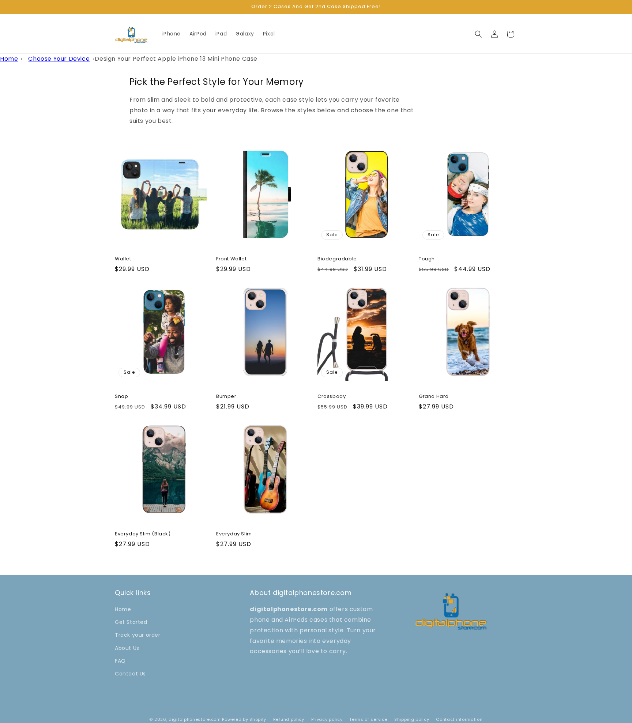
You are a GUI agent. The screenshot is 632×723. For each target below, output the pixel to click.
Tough (427, 259)
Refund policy (288, 719)
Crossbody (331, 396)
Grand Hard (434, 396)
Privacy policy (327, 719)
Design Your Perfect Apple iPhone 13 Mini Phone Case (176, 58)
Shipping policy (411, 719)
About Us (127, 648)
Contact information (459, 719)
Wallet (123, 259)
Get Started (131, 622)
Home (9, 58)
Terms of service (368, 719)
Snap (121, 396)
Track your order (138, 635)
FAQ (120, 660)
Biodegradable (337, 259)
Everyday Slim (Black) (143, 534)
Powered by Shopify (244, 719)
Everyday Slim (234, 534)
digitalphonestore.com (195, 719)
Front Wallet (231, 259)
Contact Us (130, 673)
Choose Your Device (59, 58)
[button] (478, 34)
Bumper (226, 396)
